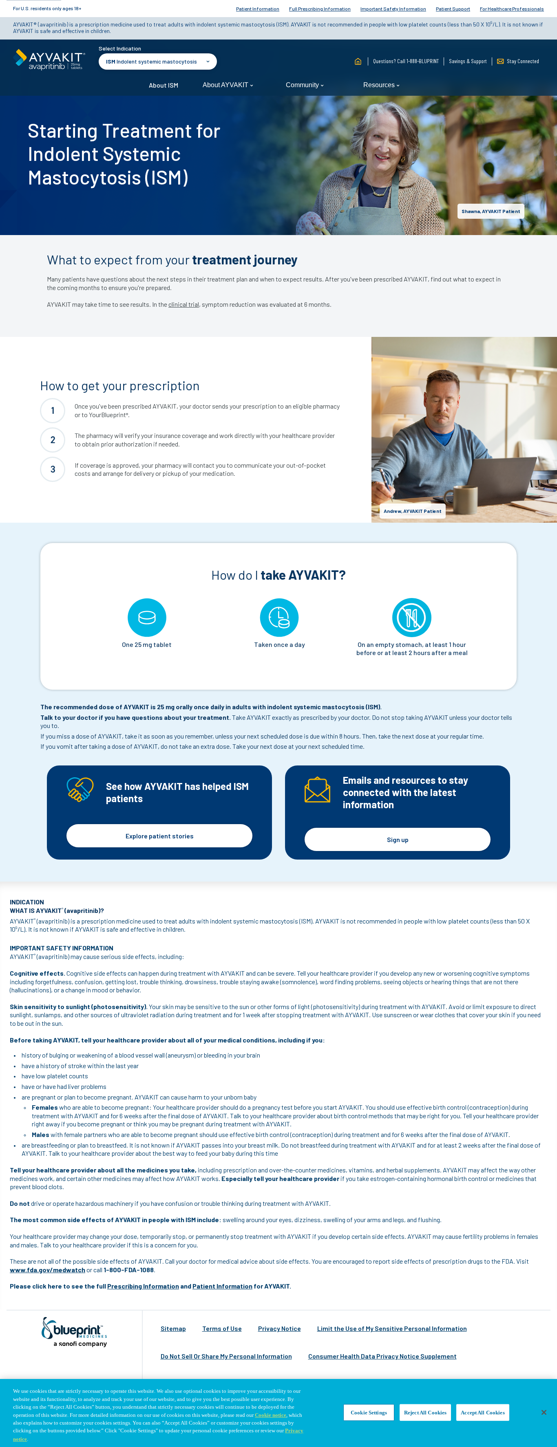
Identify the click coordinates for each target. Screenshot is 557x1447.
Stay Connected (522, 60)
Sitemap (173, 1328)
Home (358, 61)
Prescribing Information (143, 1286)
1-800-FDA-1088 (129, 1269)
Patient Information (257, 8)
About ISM (163, 85)
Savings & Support (468, 60)
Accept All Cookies (482, 1412)
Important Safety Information (393, 8)
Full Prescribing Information (320, 8)
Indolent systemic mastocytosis (151, 61)
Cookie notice (270, 1415)
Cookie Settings (369, 1412)
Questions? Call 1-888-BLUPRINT (406, 60)
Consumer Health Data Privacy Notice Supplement (382, 1356)
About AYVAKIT (226, 84)
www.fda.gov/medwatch (47, 1269)
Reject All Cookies (425, 1412)
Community (303, 84)
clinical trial (183, 304)
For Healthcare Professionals (512, 8)
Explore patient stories (160, 836)
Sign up (398, 839)
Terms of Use (222, 1328)
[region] (278, 1413)
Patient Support (453, 8)
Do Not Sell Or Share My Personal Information (226, 1356)
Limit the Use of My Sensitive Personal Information (392, 1328)
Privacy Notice (279, 1328)
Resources (379, 84)
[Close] (544, 1412)
